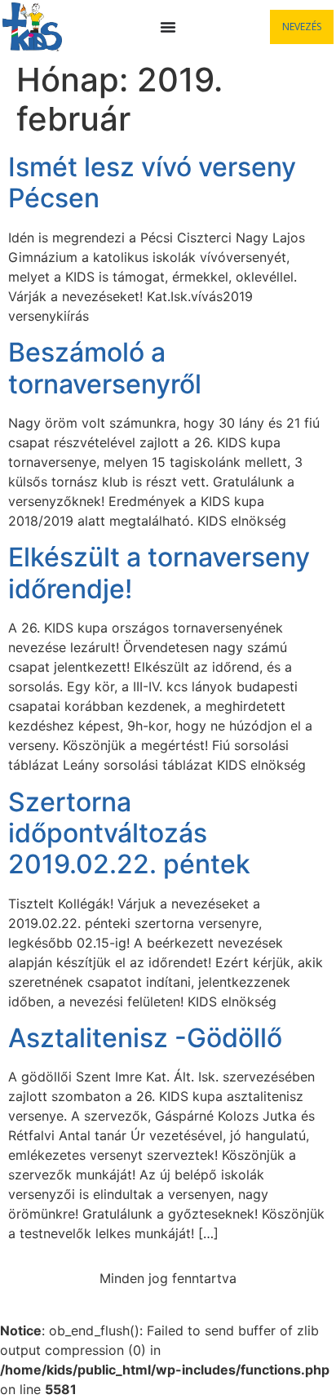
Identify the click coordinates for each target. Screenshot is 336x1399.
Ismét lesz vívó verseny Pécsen (152, 182)
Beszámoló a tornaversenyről (104, 367)
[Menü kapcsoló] (168, 27)
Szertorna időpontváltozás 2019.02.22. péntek (129, 833)
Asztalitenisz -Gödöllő (145, 1038)
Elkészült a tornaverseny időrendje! (159, 572)
